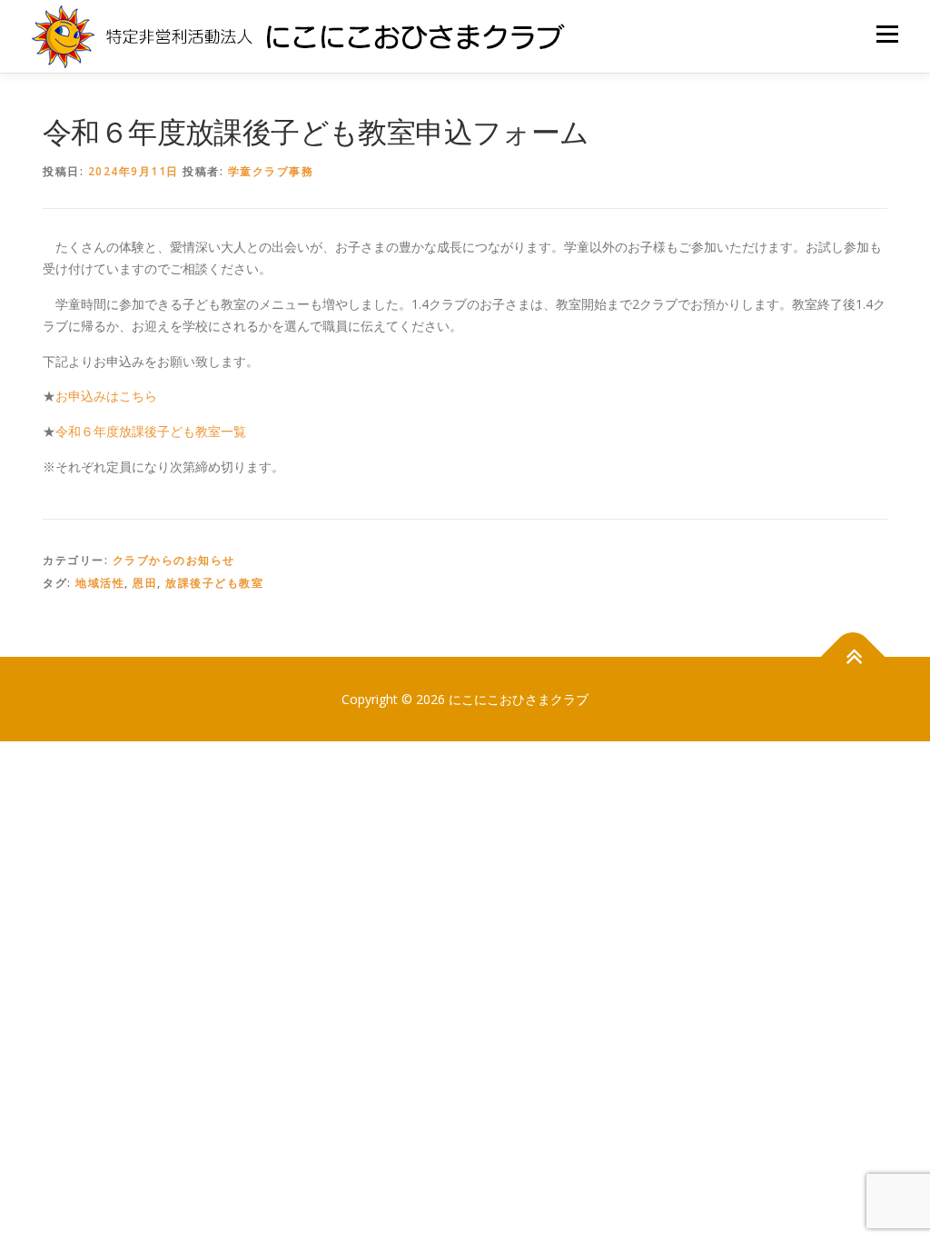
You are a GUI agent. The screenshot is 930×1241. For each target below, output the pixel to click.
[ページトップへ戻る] (853, 656)
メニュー (887, 34)
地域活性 (99, 583)
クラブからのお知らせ (174, 560)
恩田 (145, 583)
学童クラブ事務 (271, 171)
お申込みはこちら (106, 395)
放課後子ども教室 (214, 583)
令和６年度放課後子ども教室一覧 (150, 431)
